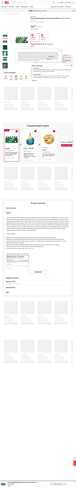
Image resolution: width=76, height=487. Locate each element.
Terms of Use (48, 59)
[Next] (27, 40)
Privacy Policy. (51, 56)
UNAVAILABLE (58, 484)
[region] (38, 55)
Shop (33, 16)
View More (34, 80)
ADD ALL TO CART (66, 145)
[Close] (59, 50)
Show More (38, 272)
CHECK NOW (68, 57)
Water (18, 13)
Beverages (13, 13)
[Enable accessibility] (74, 458)
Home (3, 13)
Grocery (7, 13)
